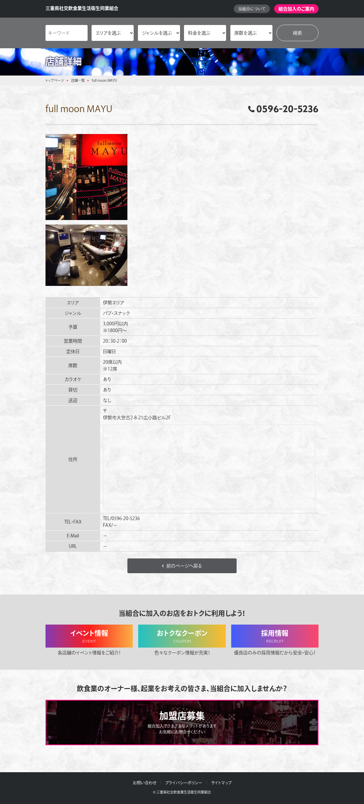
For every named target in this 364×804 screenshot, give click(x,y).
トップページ (55, 80)
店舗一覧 (78, 80)
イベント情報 (89, 637)
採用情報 (274, 637)
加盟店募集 (182, 722)
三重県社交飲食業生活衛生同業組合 (82, 8)
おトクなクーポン (182, 637)
